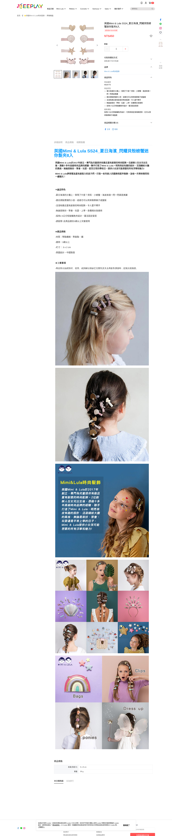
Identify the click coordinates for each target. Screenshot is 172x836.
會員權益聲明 (100, 835)
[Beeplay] (30, 6)
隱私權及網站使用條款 (70, 835)
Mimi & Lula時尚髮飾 (111, 71)
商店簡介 (66, 832)
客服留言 (99, 832)
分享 (108, 129)
